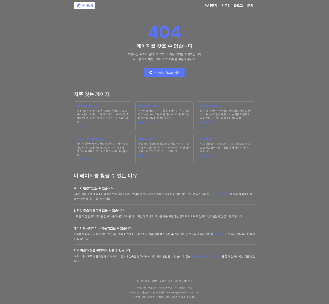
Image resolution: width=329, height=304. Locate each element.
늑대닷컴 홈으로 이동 (167, 72)
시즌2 (225, 5)
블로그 (238, 5)
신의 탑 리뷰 (145, 139)
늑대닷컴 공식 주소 (88, 105)
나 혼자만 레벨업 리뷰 (90, 139)
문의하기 (205, 139)
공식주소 (145, 281)
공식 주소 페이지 (220, 194)
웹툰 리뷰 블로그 (210, 105)
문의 (250, 5)
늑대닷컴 (211, 5)
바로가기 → (84, 126)
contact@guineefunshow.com (183, 292)
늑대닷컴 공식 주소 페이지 (206, 256)
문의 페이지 (220, 234)
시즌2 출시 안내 (148, 105)
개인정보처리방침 (184, 281)
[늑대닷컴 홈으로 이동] (84, 5)
